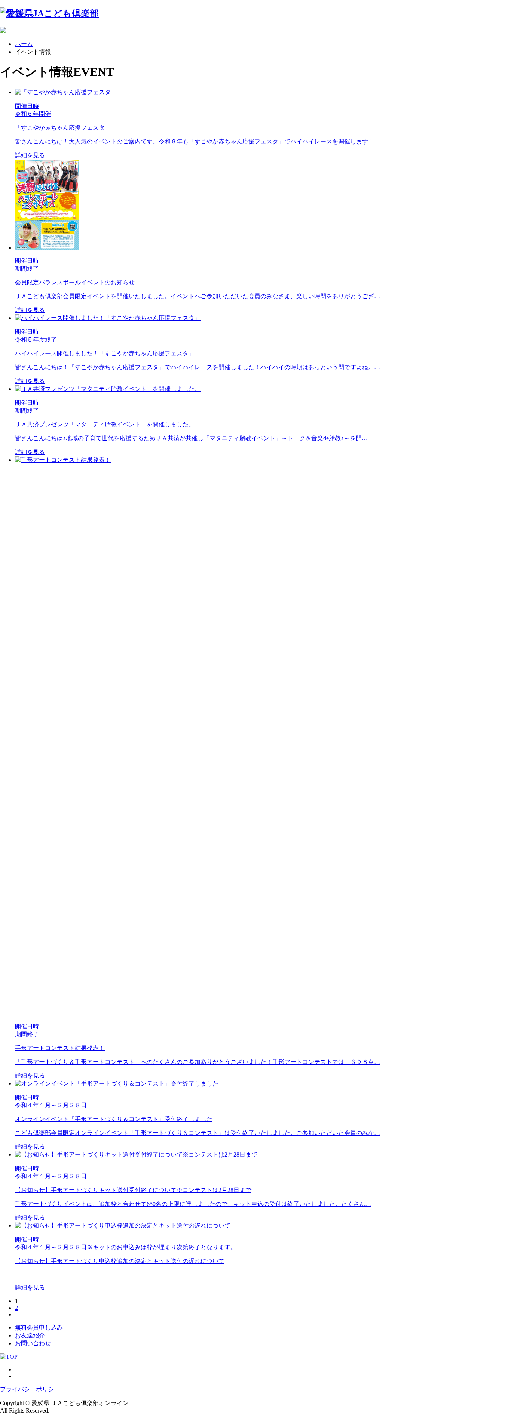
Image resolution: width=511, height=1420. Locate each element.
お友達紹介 (30, 1335)
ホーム (24, 44)
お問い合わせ (33, 1343)
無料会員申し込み (39, 1327)
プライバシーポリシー (30, 1389)
